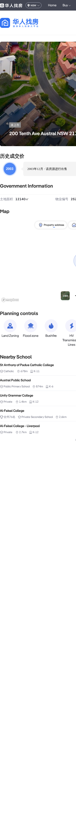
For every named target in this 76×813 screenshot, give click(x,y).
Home (52, 5)
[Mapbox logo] (10, 300)
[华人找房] (11, 5)
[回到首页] (26, 23)
